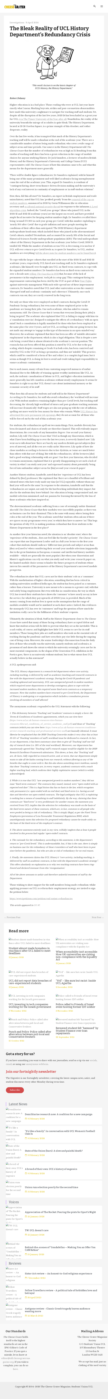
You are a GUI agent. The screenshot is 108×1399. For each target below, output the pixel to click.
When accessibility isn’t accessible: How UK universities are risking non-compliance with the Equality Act (77, 955)
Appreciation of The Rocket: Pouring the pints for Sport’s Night (60, 1212)
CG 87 (37, 905)
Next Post (98, 918)
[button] (94, 6)
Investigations (17, 22)
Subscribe (15, 1090)
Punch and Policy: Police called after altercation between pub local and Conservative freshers (30, 1034)
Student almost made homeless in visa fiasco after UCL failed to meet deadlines (29, 951)
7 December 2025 (36, 1278)
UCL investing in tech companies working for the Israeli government (30, 1005)
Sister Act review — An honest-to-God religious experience (58, 1273)
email (9, 1064)
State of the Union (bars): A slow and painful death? (54, 1151)
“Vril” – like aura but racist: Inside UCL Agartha (76, 982)
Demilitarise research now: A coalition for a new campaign (58, 1114)
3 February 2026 (36, 1191)
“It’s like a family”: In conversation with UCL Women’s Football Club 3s (60, 1132)
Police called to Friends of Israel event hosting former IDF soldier (75, 1005)
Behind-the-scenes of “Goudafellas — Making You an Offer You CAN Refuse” (60, 1248)
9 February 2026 (36, 1119)
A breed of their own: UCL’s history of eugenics (51, 1169)
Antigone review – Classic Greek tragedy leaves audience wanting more (57, 1310)
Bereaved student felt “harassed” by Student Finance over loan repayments (77, 1031)
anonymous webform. (37, 1064)
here (15, 1369)
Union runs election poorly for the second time (51, 1187)
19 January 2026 (36, 1254)
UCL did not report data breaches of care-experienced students (30, 982)
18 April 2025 (34, 1297)
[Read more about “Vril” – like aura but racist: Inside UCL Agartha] (77, 974)
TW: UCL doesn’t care (37, 1230)
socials (93, 1060)
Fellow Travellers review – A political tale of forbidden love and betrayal (61, 1291)
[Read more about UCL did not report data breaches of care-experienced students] (30, 974)
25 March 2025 (35, 1316)
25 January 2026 (36, 1216)
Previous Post (12, 918)
